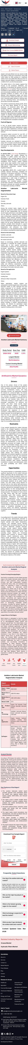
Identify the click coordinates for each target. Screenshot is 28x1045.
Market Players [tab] (15, 70)
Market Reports (5, 965)
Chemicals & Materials (6, 990)
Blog (2, 971)
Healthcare (3, 982)
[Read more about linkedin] (2, 1034)
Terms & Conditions (9, 1039)
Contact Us (3, 962)
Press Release (4, 968)
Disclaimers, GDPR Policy (16, 861)
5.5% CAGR (14, 345)
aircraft (10, 89)
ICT (2, 993)
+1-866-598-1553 (7, 1014)
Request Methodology (14, 45)
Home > (3, 8)
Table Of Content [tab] (15, 66)
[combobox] (8, 849)
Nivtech (10, 1041)
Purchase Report (12, 55)
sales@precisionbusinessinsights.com (12, 1011)
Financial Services (19, 1004)
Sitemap (3, 976)
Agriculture (3, 985)
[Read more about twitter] (5, 1034)
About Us (3, 957)
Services (3, 960)
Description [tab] (15, 63)
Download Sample (14, 40)
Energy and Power (5, 996)
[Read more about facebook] (7, 1034)
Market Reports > (9, 8)
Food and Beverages (6, 988)
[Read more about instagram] (10, 1034)
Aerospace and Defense (21, 987)
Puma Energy (14, 153)
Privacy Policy (19, 1039)
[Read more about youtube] (13, 1034)
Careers (3, 973)
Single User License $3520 (12, 50)
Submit (14, 864)
